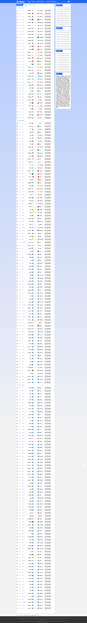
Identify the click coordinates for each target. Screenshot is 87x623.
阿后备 (23, 462)
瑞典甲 (23, 203)
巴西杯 (23, 581)
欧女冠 (23, 405)
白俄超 (23, 218)
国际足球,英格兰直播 (59, 100)
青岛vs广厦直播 (65, 97)
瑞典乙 (23, 402)
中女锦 (23, 10)
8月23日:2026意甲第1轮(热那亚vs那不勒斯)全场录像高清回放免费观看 (63, 62)
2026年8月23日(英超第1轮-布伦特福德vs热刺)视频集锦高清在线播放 (63, 36)
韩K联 (23, 138)
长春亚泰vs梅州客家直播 (62, 84)
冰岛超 (23, 269)
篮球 (34, 5)
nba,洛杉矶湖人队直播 (59, 104)
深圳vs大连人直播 (64, 94)
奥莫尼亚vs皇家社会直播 (59, 80)
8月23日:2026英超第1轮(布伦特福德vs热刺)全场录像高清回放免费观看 (63, 60)
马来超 (23, 64)
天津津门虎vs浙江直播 (65, 90)
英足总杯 (23, 480)
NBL (22, 322)
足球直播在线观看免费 (40, 1)
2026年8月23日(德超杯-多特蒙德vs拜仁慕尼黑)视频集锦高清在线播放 (63, 32)
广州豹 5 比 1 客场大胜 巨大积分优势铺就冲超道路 (63, 9)
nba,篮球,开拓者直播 (67, 98)
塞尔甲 (23, 239)
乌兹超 (23, 70)
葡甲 (22, 209)
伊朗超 (23, 185)
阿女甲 (23, 67)
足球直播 (33, 1)
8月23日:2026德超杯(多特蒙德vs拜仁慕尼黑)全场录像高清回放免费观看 (63, 69)
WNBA (23, 572)
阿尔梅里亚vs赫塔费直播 (59, 87)
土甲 (22, 251)
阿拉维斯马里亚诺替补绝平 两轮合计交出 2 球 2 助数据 (63, 13)
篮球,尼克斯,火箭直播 (62, 105)
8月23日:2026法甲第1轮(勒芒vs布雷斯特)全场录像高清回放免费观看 (63, 53)
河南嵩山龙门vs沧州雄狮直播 (60, 76)
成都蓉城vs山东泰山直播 (66, 86)
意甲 (22, 123)
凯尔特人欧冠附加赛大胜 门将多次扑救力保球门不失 (63, 11)
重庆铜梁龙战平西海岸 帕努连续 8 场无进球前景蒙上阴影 (63, 18)
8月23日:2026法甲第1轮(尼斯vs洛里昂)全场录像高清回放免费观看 (63, 66)
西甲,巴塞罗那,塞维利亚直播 (64, 103)
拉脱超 (23, 399)
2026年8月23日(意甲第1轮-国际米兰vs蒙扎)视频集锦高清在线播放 (63, 34)
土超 (22, 254)
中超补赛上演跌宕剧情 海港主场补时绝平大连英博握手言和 (63, 15)
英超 (22, 132)
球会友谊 (23, 429)
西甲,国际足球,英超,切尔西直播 (63, 101)
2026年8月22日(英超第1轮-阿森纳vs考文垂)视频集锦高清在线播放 (63, 46)
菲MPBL (23, 16)
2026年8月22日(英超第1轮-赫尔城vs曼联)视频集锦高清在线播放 (63, 39)
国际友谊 (23, 19)
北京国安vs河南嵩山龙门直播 (61, 88)
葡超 (22, 266)
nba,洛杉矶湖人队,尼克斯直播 (60, 99)
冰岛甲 (23, 557)
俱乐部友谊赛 (24, 242)
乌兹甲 (23, 355)
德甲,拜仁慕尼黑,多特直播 (62, 106)
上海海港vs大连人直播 (66, 91)
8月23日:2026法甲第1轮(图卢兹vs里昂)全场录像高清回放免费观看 (63, 64)
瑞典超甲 (23, 197)
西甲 (22, 126)
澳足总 (23, 325)
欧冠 (22, 420)
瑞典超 (23, 194)
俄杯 (22, 334)
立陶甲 (23, 117)
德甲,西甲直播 (68, 99)
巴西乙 (23, 278)
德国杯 (23, 257)
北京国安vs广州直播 (59, 97)
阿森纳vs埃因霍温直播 (62, 81)
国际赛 (23, 108)
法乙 (22, 260)
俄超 (22, 221)
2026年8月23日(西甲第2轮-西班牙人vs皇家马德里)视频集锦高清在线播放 (63, 30)
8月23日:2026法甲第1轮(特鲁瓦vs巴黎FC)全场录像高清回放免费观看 (63, 57)
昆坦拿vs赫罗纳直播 (65, 93)
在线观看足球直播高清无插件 (51, 1)
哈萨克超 (23, 358)
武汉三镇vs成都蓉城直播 (64, 82)
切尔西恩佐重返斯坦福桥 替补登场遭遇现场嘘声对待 (63, 22)
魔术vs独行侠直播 (63, 85)
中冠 (22, 37)
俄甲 (22, 111)
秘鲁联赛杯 (23, 560)
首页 (29, 1)
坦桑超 (23, 224)
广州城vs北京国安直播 (63, 89)
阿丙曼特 (23, 227)
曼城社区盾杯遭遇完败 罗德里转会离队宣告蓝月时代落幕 (63, 20)
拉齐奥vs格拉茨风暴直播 (65, 79)
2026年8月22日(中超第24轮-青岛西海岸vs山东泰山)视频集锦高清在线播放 (63, 41)
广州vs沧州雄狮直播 (59, 93)
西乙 (22, 206)
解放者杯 (23, 584)
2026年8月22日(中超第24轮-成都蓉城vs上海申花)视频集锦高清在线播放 (63, 43)
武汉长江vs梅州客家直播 (65, 92)
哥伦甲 (23, 575)
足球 (30, 5)
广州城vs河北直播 (58, 92)
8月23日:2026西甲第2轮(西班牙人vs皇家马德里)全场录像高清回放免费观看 (63, 55)
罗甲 (22, 114)
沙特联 (23, 188)
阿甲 (22, 275)
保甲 (22, 245)
